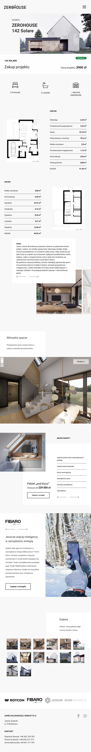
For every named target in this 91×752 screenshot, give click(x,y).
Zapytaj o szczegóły (38, 495)
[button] (84, 7)
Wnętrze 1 (81, 362)
